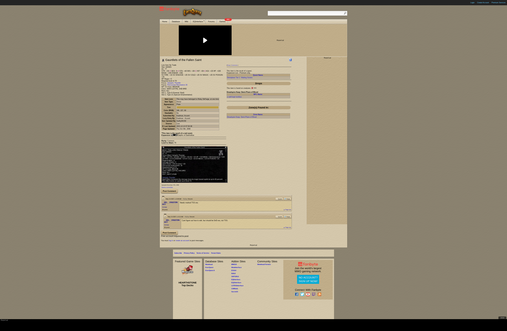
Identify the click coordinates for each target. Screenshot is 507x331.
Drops (228, 65)
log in (171, 240)
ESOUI (233, 270)
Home (164, 21)
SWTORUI (235, 276)
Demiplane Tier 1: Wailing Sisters (240, 78)
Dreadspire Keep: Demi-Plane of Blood (242, 117)
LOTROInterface (237, 286)
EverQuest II (210, 270)
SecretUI (234, 292)
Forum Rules (216, 253)
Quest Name (258, 75)
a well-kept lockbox (234, 97)
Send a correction (167, 187)
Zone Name (257, 114)
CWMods (234, 289)
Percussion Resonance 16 (177, 85)
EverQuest (209, 267)
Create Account (483, 3)
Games (223, 21)
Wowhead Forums (264, 264)
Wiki (186, 21)
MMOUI (234, 264)
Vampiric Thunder (174, 83)
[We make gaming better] (8, 2)
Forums (211, 21)
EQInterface (198, 21)
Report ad (280, 40)
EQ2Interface (236, 283)
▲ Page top (287, 209)
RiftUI (233, 273)
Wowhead (209, 264)
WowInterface (236, 267)
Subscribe (178, 253)
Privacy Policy (189, 253)
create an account (182, 240)
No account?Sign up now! (308, 279)
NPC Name (257, 94)
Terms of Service (202, 253)
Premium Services (499, 3)
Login (472, 3)
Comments (234, 65)
